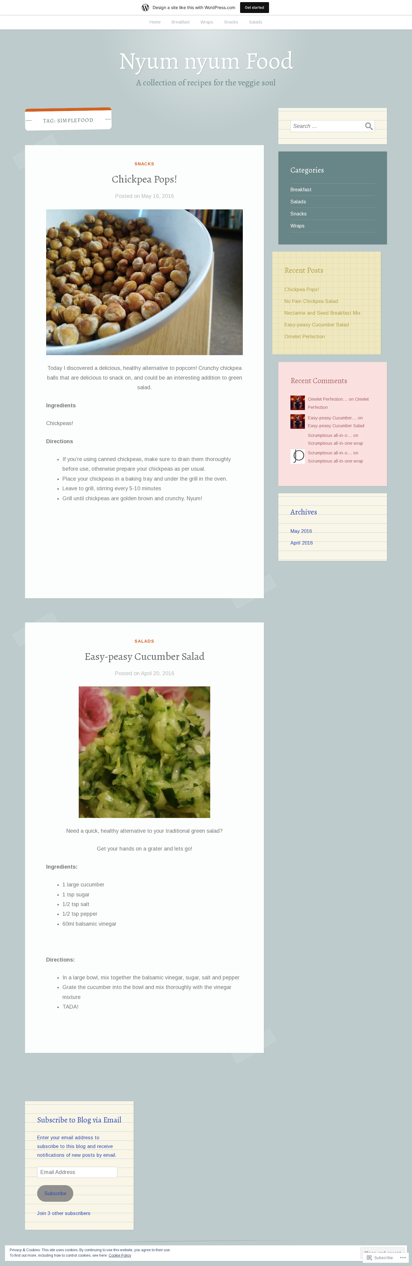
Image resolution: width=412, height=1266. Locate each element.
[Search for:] (332, 126)
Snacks (231, 22)
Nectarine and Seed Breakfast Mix (322, 313)
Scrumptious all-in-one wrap (335, 443)
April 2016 (301, 543)
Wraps (207, 22)
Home (155, 22)
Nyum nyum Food (206, 60)
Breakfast (181, 22)
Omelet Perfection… (327, 399)
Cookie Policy (120, 1255)
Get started (254, 7)
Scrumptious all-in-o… (330, 435)
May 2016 (301, 531)
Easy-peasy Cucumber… (332, 417)
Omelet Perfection (304, 336)
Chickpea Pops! (144, 179)
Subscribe (55, 1193)
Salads (255, 22)
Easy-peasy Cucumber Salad (144, 656)
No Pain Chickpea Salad (311, 301)
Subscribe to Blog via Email (79, 1120)
